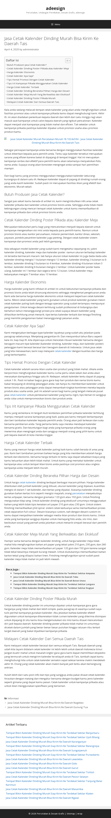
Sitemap (71, 813)
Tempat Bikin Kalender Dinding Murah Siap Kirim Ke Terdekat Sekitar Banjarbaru (52, 733)
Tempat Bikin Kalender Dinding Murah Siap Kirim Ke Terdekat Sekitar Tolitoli (50, 772)
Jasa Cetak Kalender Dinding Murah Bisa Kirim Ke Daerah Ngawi (42, 797)
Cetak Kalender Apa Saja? (20, 75)
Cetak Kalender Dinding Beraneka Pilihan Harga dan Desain (38, 90)
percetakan (78, 493)
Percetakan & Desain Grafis (50, 813)
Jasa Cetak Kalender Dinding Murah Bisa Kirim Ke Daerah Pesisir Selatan (47, 776)
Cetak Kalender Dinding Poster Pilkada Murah (31, 98)
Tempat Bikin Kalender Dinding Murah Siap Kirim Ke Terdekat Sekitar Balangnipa (52, 746)
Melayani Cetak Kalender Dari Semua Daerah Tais (33, 101)
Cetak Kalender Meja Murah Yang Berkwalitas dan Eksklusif (38, 94)
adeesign (55, 8)
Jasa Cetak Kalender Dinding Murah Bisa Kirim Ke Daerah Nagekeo (46, 702)
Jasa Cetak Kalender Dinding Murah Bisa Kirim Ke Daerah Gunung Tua (48, 707)
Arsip (79, 813)
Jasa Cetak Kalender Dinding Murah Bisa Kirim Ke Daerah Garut (42, 768)
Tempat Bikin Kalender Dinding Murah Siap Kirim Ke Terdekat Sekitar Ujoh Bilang (52, 737)
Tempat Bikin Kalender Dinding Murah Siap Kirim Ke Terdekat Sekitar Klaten (49, 793)
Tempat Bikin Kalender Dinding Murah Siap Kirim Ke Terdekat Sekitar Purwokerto (52, 754)
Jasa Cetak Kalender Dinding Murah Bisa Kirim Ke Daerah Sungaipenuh (46, 750)
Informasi (13, 698)
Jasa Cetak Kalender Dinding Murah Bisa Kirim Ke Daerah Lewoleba (44, 759)
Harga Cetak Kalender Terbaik (23, 87)
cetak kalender (63, 351)
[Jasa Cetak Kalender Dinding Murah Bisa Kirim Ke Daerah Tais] (55, 142)
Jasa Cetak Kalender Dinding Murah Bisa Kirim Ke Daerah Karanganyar (46, 741)
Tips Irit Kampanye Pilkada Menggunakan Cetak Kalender (37, 83)
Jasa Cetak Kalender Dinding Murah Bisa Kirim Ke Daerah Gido (41, 763)
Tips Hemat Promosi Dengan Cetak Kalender (30, 79)
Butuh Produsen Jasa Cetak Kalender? (27, 64)
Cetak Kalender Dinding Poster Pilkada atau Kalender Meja (38, 68)
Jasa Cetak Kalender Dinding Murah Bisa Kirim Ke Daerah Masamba (44, 789)
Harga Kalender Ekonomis (21, 72)
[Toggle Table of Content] (66, 60)
